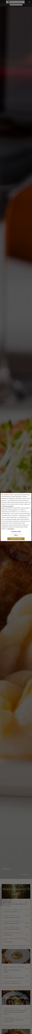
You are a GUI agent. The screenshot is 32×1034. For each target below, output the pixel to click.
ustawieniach (10, 528)
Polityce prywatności (7, 506)
